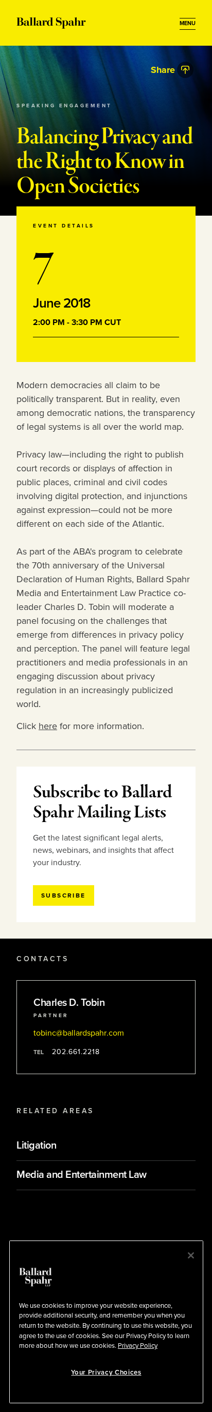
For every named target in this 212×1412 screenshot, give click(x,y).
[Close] (191, 1255)
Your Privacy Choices (106, 1372)
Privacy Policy (137, 1346)
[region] (106, 1322)
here (48, 726)
